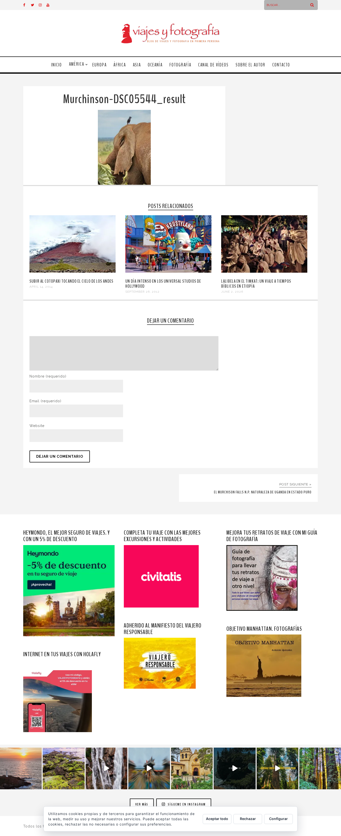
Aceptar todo (217, 819)
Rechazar (248, 819)
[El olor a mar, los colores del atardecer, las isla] (63, 768)
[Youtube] (50, 5)
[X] (34, 5)
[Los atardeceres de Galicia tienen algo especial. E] (21, 768)
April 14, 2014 (41, 286)
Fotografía (180, 65)
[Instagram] (42, 5)
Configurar (278, 819)
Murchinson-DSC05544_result (124, 99)
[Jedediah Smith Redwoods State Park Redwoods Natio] (320, 768)
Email (45, 401)
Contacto (281, 65)
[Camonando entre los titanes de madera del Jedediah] (277, 768)
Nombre (47, 376)
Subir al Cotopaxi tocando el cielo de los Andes (71, 281)
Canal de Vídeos (213, 65)
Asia (137, 65)
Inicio (56, 65)
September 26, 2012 (142, 291)
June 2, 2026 (232, 291)
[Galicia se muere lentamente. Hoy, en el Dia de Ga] (106, 768)
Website (36, 426)
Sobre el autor (250, 65)
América (76, 64)
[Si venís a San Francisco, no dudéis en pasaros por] (149, 768)
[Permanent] (72, 271)
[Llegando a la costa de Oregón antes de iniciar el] (234, 768)
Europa (99, 65)
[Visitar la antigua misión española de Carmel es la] (192, 768)
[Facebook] (27, 5)
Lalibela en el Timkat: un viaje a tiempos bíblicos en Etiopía (256, 283)
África (120, 65)
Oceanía (155, 65)
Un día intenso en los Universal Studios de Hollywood (163, 283)
